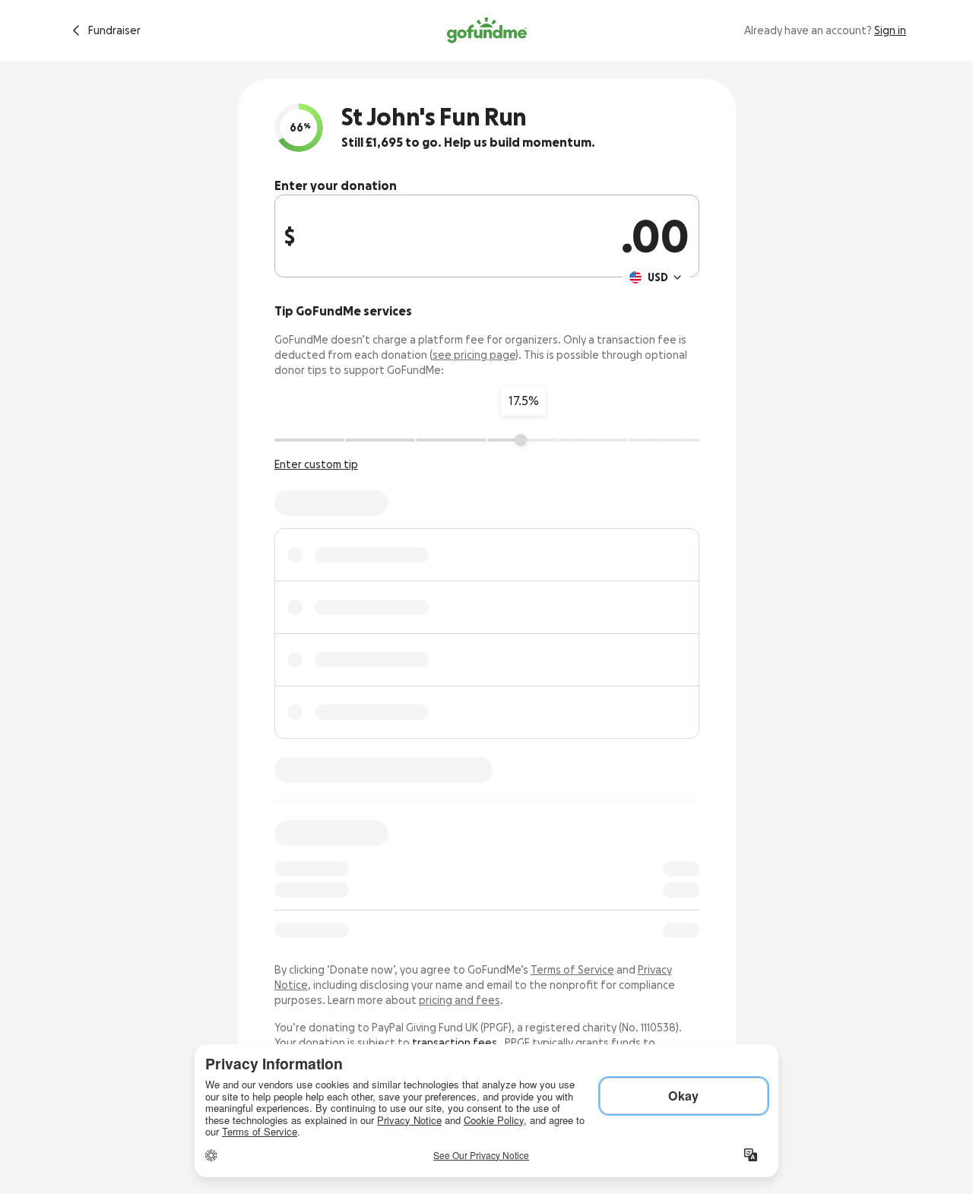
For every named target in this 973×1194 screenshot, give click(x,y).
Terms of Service (572, 970)
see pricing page (474, 355)
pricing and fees (459, 1000)
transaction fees (454, 1043)
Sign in (890, 30)
